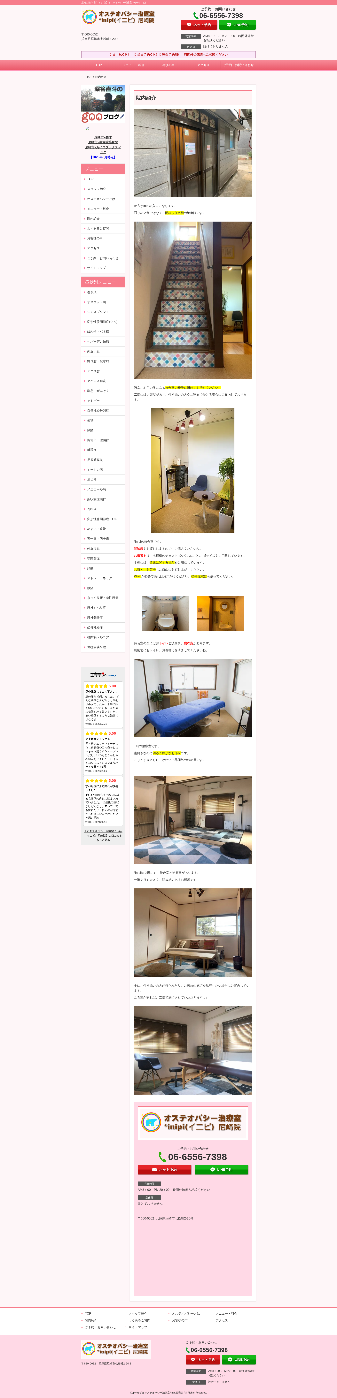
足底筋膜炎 (95, 459)
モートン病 (95, 469)
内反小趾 (93, 351)
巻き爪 (92, 292)
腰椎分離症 (95, 617)
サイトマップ (96, 268)
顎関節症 (93, 558)
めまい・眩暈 (96, 528)
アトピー (93, 400)
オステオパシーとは (101, 199)
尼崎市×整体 (103, 137)
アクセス (203, 65)
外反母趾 (93, 548)
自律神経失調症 (98, 410)
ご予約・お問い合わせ (238, 65)
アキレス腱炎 (96, 381)
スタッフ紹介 (96, 189)
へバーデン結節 (98, 341)
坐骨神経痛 (95, 627)
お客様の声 (95, 238)
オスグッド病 (96, 302)
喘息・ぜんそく (98, 390)
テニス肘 (93, 371)
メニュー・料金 (134, 65)
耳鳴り (92, 509)
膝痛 (90, 430)
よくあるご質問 (98, 228)
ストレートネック (99, 578)
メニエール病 (96, 489)
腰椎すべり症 (96, 607)
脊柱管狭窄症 (96, 647)
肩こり (92, 479)
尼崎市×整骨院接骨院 (103, 142)
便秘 (90, 420)
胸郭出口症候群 (98, 440)
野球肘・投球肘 (98, 361)
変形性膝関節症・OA (102, 519)
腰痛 (90, 588)
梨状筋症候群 (96, 499)
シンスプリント (98, 312)
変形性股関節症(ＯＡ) (102, 321)
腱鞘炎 (92, 450)
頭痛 (90, 568)
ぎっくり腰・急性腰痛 (102, 597)
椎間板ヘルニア (98, 637)
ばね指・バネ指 (98, 331)
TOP (99, 65)
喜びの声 (168, 65)
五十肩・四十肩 (98, 538)
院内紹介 (93, 218)
